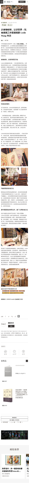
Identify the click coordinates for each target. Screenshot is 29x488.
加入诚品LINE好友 (14, 420)
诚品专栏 (3, 346)
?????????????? (20, 365)
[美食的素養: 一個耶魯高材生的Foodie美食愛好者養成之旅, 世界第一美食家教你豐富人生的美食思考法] (7, 395)
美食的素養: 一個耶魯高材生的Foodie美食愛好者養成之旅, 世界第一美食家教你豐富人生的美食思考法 (22, 393)
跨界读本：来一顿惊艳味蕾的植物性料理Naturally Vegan (12, 470)
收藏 (5, 25)
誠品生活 (11, 323)
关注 (11, 326)
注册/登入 (22, 1)
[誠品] (8, 1)
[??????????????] (7, 371)
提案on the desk (5, 476)
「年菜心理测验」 (20, 43)
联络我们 (14, 417)
